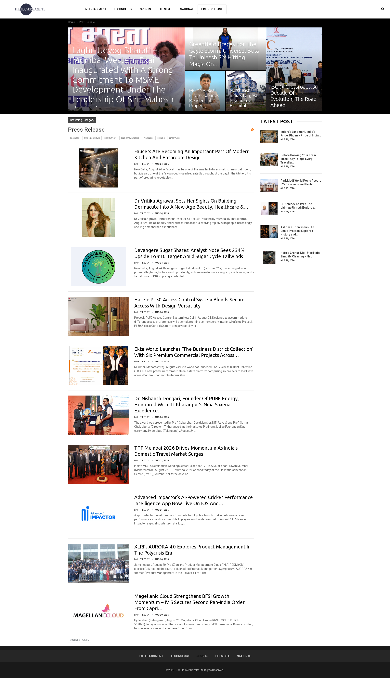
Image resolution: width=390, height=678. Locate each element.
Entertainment (95, 9)
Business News (92, 138)
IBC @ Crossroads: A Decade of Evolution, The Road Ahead (293, 96)
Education (110, 138)
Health (161, 138)
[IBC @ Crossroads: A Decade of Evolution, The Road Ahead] (294, 69)
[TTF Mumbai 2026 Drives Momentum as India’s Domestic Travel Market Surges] (98, 464)
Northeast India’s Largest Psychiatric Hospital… (244, 98)
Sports (145, 9)
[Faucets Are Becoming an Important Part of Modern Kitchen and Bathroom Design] (98, 167)
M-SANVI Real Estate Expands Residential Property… (204, 98)
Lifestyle (165, 9)
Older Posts (80, 640)
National (186, 9)
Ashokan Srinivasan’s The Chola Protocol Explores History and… (297, 231)
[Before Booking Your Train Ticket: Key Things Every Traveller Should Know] (269, 159)
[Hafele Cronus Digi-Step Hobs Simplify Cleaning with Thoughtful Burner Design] (269, 257)
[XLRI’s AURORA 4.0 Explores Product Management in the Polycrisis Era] (98, 563)
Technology (123, 9)
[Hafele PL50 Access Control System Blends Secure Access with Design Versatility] (98, 316)
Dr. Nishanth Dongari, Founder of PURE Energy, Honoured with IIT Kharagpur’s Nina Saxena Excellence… (186, 404)
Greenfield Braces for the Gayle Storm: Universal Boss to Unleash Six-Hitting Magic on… (224, 54)
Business (74, 138)
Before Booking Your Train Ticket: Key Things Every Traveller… (298, 159)
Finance (148, 138)
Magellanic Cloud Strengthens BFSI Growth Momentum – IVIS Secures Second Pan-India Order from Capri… (189, 602)
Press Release (212, 9)
